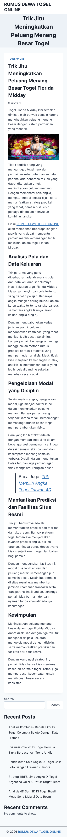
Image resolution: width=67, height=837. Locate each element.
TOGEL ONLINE (16, 59)
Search (9, 699)
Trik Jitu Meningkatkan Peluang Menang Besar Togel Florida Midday (31, 80)
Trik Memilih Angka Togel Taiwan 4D (35, 483)
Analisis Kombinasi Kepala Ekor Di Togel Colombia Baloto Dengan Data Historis (34, 732)
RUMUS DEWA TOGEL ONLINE (39, 831)
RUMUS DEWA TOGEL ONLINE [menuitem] (37, 224)
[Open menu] (60, 6)
